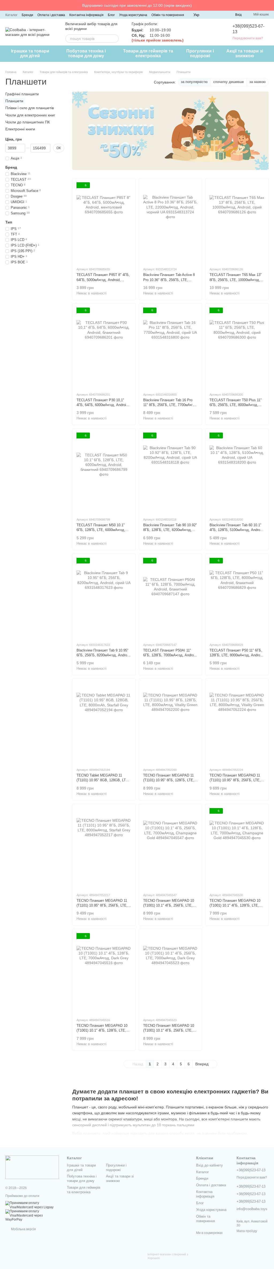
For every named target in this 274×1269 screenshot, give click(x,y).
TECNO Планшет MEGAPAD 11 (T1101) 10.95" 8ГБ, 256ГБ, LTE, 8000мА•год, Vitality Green (235, 780)
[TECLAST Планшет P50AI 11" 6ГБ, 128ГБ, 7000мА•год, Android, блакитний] (170, 598)
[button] (269, 5)
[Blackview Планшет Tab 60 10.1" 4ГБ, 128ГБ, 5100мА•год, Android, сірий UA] (237, 473)
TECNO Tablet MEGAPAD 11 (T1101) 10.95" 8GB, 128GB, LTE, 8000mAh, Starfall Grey (103, 780)
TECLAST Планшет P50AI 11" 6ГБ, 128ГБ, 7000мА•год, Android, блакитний (170, 655)
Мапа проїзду (247, 1231)
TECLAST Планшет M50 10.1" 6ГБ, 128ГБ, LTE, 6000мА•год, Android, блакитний (101, 530)
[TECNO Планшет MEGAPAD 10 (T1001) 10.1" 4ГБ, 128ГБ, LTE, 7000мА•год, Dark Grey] (104, 973)
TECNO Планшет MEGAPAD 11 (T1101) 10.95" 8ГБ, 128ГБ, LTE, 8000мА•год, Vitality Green (168, 780)
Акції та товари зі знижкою (244, 53)
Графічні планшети (22, 94)
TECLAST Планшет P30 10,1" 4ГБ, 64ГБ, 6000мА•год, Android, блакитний (103, 405)
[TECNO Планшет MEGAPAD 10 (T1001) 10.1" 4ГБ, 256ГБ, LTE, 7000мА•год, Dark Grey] (170, 973)
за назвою (257, 82)
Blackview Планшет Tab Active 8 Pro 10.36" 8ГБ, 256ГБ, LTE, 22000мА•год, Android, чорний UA (170, 279)
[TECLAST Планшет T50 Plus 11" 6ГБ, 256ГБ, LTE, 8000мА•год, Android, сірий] (237, 348)
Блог (111, 15)
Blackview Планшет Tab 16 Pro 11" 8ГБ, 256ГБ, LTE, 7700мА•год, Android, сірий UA (170, 405)
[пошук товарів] (114, 38)
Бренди (27, 15)
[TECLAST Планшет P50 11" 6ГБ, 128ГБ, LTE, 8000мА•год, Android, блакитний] (237, 598)
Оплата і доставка (51, 15)
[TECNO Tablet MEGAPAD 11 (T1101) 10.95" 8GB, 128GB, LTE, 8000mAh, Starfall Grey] (104, 723)
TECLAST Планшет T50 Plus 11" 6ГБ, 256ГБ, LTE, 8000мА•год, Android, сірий (236, 405)
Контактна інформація (86, 15)
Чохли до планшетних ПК (27, 122)
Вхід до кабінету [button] (209, 1165)
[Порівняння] (212, 15)
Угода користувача (133, 15)
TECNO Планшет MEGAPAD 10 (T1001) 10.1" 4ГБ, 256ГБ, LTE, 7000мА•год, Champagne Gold (168, 905)
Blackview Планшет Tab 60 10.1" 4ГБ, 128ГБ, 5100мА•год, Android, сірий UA (237, 530)
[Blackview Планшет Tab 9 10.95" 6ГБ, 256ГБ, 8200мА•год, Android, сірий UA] (104, 598)
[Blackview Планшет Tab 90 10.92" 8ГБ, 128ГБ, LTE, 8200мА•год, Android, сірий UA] (170, 473)
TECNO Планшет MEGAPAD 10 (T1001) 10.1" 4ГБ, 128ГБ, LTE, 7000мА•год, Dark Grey (102, 1030)
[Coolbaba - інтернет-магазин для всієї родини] (32, 1167)
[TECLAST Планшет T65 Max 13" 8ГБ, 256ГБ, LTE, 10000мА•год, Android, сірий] (237, 222)
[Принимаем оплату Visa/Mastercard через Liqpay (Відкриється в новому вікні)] (32, 1205)
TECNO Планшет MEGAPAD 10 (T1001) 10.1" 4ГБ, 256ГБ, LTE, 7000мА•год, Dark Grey (168, 1030)
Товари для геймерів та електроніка (148, 53)
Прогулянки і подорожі (200, 53)
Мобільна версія (23, 1229)
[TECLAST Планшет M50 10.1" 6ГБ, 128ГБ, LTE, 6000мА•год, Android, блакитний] (104, 473)
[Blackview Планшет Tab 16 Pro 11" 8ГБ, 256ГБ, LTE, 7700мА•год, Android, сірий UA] (170, 348)
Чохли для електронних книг (30, 115)
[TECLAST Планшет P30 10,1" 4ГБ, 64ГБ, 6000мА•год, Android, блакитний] (104, 348)
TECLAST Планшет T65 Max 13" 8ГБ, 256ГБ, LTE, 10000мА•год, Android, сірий (236, 279)
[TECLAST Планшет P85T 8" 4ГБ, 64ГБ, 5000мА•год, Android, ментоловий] (104, 222)
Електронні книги (20, 129)
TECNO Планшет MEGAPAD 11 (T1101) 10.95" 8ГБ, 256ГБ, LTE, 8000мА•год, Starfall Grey (102, 905)
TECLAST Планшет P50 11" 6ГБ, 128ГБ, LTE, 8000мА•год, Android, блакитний (237, 655)
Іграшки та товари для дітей (30, 53)
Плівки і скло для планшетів (29, 108)
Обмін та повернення (167, 15)
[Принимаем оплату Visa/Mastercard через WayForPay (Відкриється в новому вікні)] (32, 1215)
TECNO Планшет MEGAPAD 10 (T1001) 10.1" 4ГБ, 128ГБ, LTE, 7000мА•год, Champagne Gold (235, 905)
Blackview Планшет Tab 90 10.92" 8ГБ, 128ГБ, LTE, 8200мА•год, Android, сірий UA (170, 530)
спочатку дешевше (228, 82)
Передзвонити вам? (248, 38)
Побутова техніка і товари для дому (86, 53)
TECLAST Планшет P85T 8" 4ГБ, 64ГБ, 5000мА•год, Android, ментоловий (103, 279)
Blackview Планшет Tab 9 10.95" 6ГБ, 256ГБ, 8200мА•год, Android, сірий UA (104, 655)
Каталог (11, 15)
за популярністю (194, 82)
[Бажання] (221, 15)
